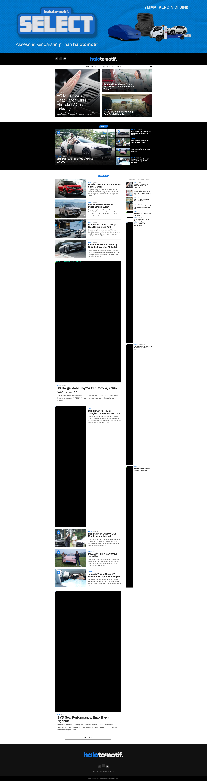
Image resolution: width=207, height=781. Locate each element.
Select (119, 66)
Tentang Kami (97, 771)
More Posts (88, 737)
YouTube (93, 66)
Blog (113, 66)
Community (106, 66)
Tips (99, 66)
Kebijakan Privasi (108, 771)
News (87, 66)
